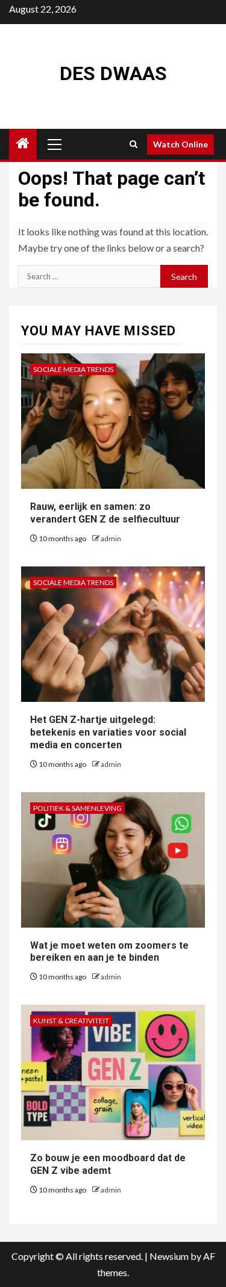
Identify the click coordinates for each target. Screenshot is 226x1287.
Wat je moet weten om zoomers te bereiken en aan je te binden (109, 952)
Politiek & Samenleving (77, 808)
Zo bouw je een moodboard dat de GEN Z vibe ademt (108, 1164)
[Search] (133, 144)
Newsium (169, 1256)
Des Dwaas (113, 73)
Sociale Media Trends (73, 369)
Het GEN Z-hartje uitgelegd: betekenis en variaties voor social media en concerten (108, 732)
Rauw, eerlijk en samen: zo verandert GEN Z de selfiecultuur (105, 513)
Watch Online (180, 144)
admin (111, 538)
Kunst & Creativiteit (71, 1020)
